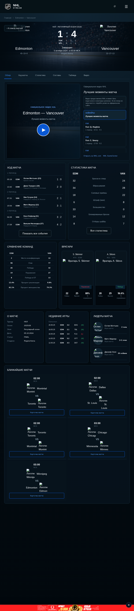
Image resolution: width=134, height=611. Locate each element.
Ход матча (23, 75)
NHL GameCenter (110, 156)
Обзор (8, 75)
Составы (57, 75)
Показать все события (35, 233)
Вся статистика (98, 230)
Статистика (40, 75)
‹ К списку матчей (15, 28)
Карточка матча (36, 412)
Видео (86, 75)
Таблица (72, 75)
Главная (7, 18)
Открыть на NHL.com (92, 156)
